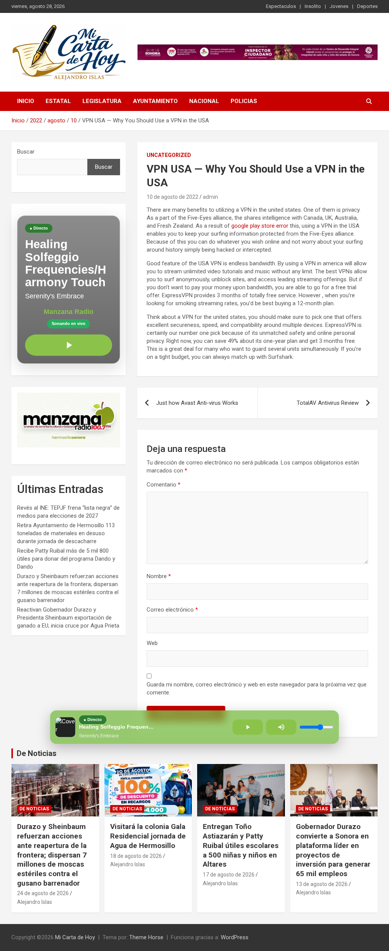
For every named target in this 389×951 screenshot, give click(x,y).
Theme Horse (146, 937)
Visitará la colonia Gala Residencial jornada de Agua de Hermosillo (148, 836)
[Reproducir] (68, 345)
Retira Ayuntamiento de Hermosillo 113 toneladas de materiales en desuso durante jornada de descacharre (66, 533)
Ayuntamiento (155, 101)
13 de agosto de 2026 (322, 884)
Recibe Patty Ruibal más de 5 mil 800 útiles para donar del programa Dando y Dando (66, 558)
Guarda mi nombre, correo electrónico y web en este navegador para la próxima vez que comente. (257, 688)
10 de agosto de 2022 (172, 197)
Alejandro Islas (34, 902)
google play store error (259, 225)
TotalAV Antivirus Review (328, 402)
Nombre (159, 576)
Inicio (25, 101)
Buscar (26, 151)
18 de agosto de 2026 (136, 856)
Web (152, 643)
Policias (244, 101)
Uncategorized (169, 155)
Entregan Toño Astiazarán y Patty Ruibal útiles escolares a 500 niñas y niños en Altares (240, 845)
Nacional (204, 101)
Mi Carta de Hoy (75, 937)
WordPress (234, 937)
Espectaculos (281, 6)
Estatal (58, 101)
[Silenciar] (281, 727)
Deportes (367, 6)
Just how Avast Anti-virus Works (197, 402)
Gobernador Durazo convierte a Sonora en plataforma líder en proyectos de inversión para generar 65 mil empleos (333, 850)
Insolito (313, 6)
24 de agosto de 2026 (43, 893)
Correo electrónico (172, 609)
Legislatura (102, 101)
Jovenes (339, 6)
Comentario (163, 484)
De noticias (34, 809)
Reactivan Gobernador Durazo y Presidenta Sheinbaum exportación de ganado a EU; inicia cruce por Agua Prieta (68, 617)
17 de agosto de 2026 (229, 875)
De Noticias (37, 753)
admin (210, 197)
